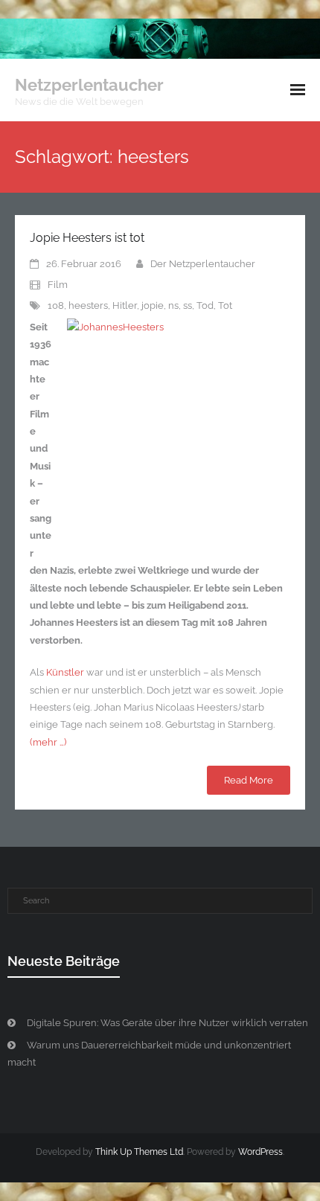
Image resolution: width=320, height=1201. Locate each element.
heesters (88, 305)
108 (56, 305)
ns (173, 305)
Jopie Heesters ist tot (87, 238)
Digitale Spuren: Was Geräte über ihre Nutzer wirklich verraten (167, 1022)
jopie (152, 305)
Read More (248, 780)
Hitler (124, 305)
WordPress (260, 1152)
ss (187, 305)
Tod (205, 305)
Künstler (65, 672)
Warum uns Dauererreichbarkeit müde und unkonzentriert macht (149, 1054)
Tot (225, 305)
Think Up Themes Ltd (139, 1152)
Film (58, 284)
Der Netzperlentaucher (202, 263)
